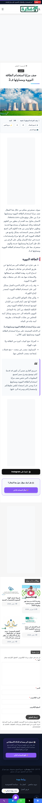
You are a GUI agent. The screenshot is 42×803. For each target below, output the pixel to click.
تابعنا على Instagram (21, 471)
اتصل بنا (23, 784)
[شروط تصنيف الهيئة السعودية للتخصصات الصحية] (11, 590)
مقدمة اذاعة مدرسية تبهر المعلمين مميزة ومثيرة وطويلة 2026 (32, 603)
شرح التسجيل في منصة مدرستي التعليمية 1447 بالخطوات (32, 629)
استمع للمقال (33, 125)
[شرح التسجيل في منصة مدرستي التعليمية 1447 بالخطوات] (31, 620)
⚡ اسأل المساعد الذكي (21, 490)
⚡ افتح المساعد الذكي (21, 755)
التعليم (17, 66)
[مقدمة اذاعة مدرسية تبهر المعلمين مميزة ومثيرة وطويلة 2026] (31, 592)
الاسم (38, 688)
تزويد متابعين (32, 784)
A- (17, 125)
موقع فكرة (27, 769)
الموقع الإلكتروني (35, 707)
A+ (23, 125)
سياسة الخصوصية (11, 784)
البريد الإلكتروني (34, 697)
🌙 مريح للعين (8, 125)
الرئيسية (23, 66)
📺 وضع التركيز (34, 130)
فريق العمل (25, 789)
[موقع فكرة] (29, 9)
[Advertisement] (21, 38)
